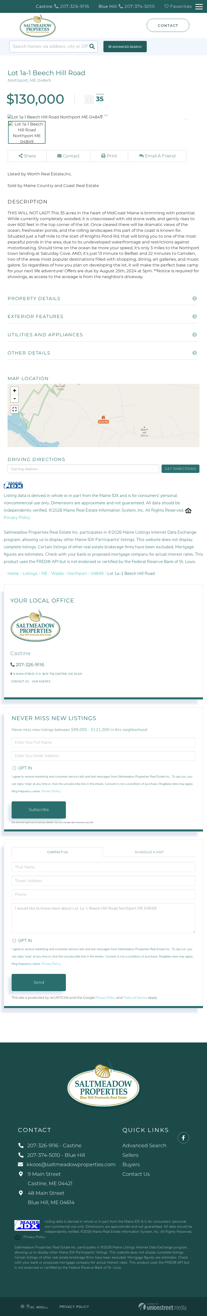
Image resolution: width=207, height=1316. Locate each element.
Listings (30, 573)
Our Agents (41, 681)
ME (44, 573)
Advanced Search (127, 47)
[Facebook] (183, 1138)
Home (13, 573)
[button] (91, 46)
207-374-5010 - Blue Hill (56, 1155)
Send (39, 982)
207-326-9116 (74, 6)
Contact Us (20, 681)
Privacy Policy (17, 517)
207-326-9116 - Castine (54, 1145)
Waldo (57, 573)
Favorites (180, 6)
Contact (168, 25)
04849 (97, 573)
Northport (77, 573)
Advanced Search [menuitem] (144, 1145)
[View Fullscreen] (14, 409)
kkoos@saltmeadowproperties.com (71, 1164)
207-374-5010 (139, 6)
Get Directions (180, 469)
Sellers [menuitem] (130, 1155)
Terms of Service (135, 997)
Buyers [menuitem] (131, 1164)
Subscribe (39, 809)
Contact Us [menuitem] (136, 1174)
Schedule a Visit (149, 852)
